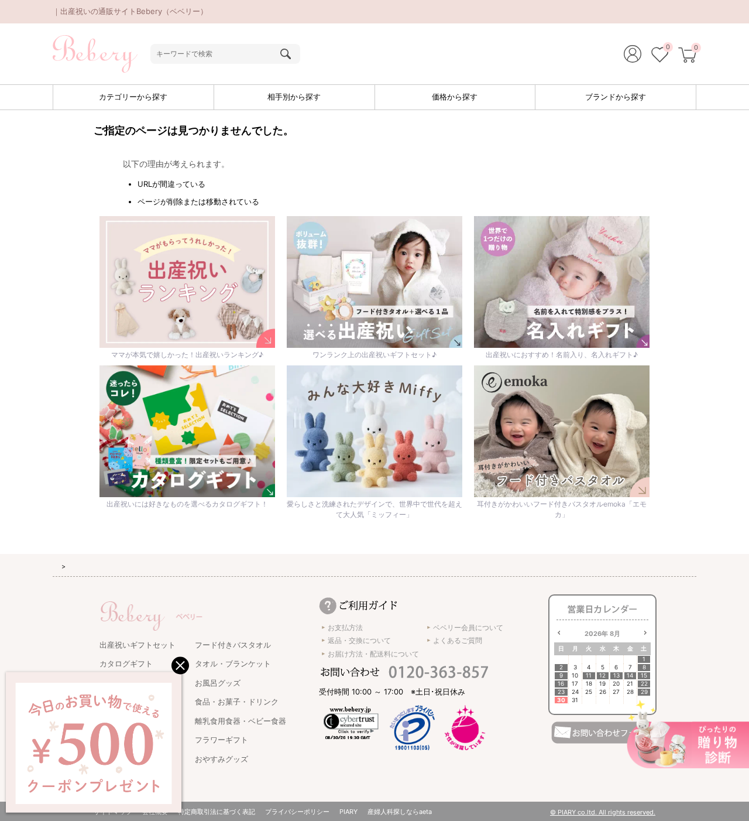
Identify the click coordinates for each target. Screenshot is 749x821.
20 (616, 683)
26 (602, 692)
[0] (659, 56)
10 (575, 675)
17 (575, 683)
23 (561, 692)
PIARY (348, 812)
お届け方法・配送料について (373, 653)
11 (589, 675)
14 (630, 675)
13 (616, 675)
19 (602, 683)
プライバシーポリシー (297, 812)
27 (616, 692)
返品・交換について (359, 640)
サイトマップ (113, 812)
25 (588, 692)
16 (561, 683)
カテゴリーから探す (133, 96)
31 (575, 700)
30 (561, 700)
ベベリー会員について (468, 627)
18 (589, 683)
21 (630, 683)
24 (575, 692)
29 (644, 692)
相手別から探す (294, 96)
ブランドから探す (615, 96)
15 (644, 675)
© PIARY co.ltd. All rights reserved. (602, 812)
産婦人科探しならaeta (399, 812)
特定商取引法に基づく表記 (216, 812)
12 (602, 675)
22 (644, 683)
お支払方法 (345, 627)
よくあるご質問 (457, 640)
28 (630, 692)
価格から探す (454, 96)
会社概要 (155, 812)
